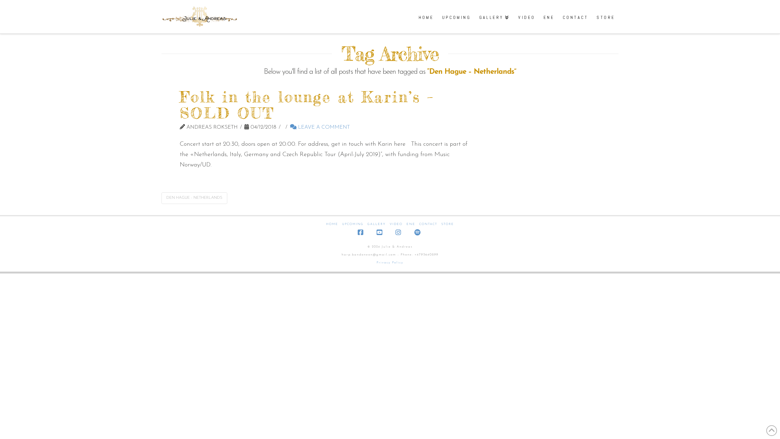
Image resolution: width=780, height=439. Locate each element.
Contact (428, 224)
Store (447, 224)
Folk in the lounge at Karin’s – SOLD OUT (307, 104)
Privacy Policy (390, 262)
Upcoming (352, 224)
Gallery (376, 224)
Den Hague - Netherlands (194, 198)
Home (332, 224)
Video (396, 224)
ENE (410, 224)
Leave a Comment (323, 127)
